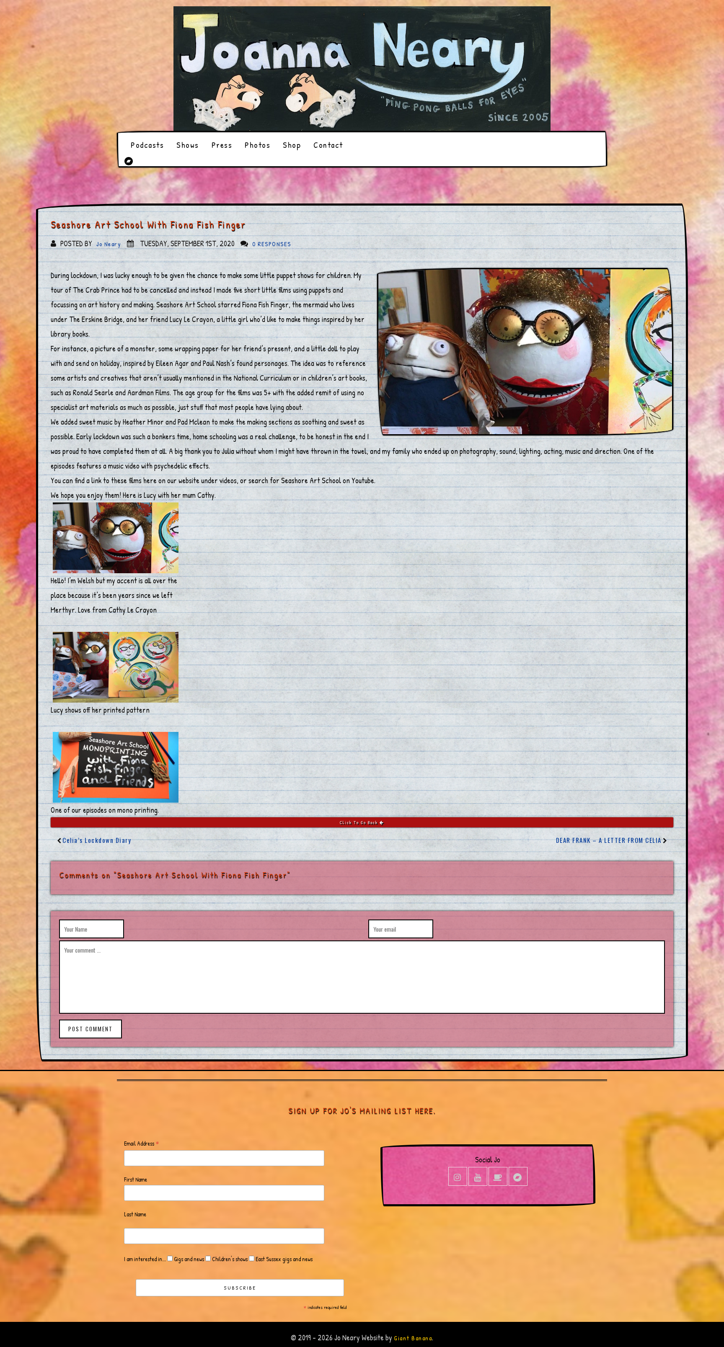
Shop (292, 145)
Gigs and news (188, 1259)
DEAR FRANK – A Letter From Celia (609, 840)
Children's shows (229, 1259)
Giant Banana (413, 1338)
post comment (90, 1029)
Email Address (141, 1143)
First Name (135, 1179)
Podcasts (147, 145)
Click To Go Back (360, 822)
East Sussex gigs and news (283, 1259)
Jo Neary (108, 244)
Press (222, 145)
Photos (257, 145)
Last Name (135, 1214)
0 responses (271, 244)
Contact (328, 145)
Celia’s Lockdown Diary (96, 840)
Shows (187, 145)
